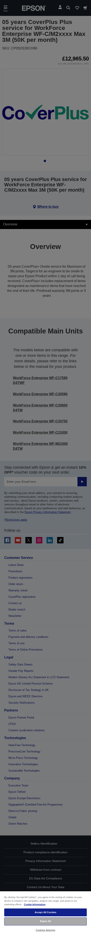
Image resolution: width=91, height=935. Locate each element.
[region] (45, 913)
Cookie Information (35, 904)
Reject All (45, 921)
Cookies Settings (45, 930)
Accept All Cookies (45, 912)
